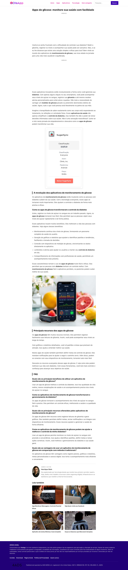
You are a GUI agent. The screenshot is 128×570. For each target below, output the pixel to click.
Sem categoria (87, 3)
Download (19, 558)
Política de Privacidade (41, 558)
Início (52, 3)
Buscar (114, 3)
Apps (58, 3)
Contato (12, 558)
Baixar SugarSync (64, 181)
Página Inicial (28, 558)
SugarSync (62, 135)
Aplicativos (66, 3)
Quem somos (54, 558)
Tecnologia (76, 3)
